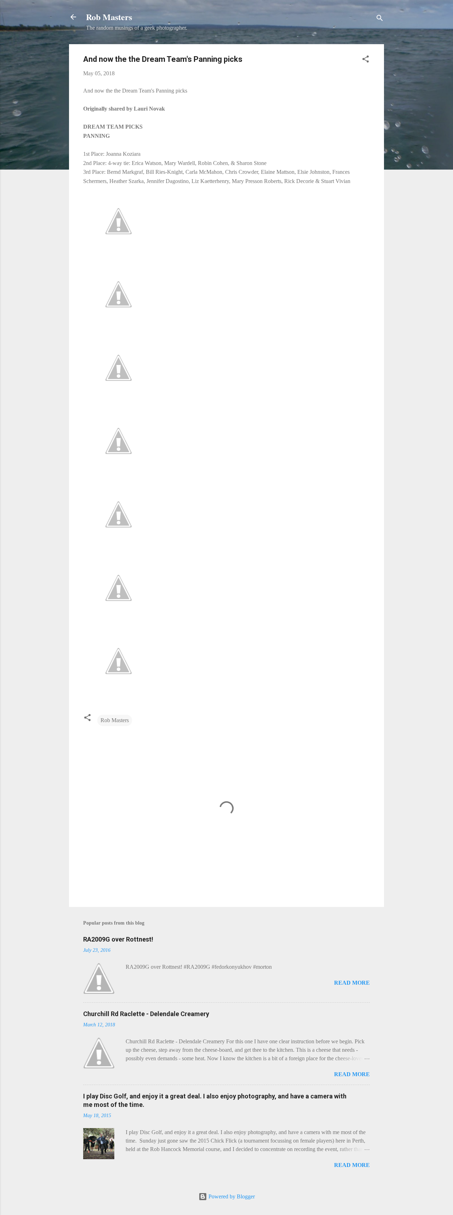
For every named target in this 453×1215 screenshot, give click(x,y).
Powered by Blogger (231, 1196)
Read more (352, 983)
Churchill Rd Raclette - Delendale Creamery (146, 1014)
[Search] (379, 19)
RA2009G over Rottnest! (118, 939)
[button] (365, 60)
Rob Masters (109, 17)
